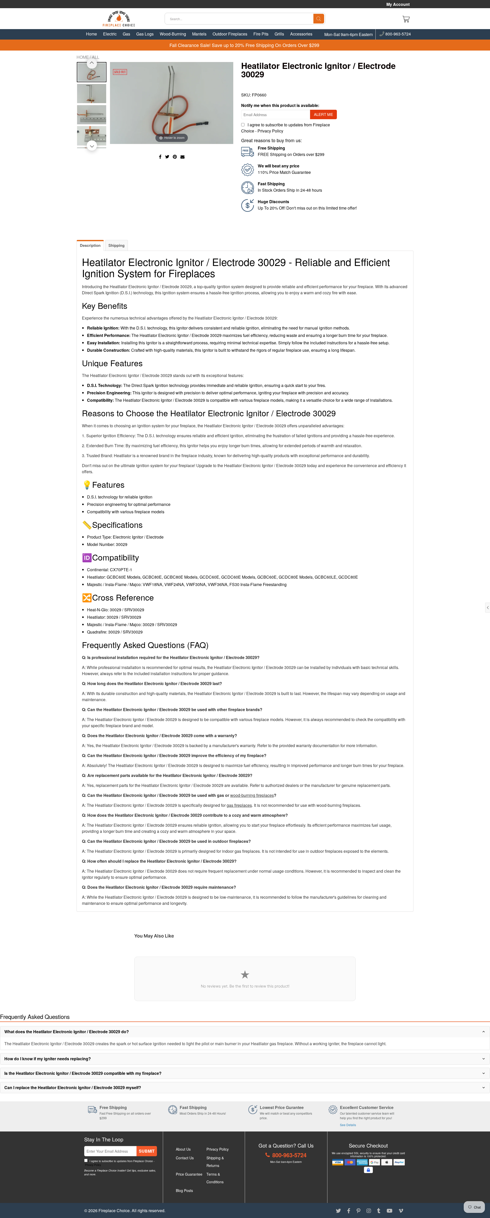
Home (91, 34)
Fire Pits (260, 34)
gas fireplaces (239, 805)
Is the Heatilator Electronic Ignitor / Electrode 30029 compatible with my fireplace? (83, 1073)
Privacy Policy (270, 131)
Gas (126, 34)
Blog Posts (184, 1190)
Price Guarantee (189, 1174)
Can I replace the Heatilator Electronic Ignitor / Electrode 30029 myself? (72, 1087)
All (95, 57)
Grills (279, 34)
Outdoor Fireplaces (230, 34)
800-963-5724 (397, 34)
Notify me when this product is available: (280, 105)
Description (90, 245)
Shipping (116, 245)
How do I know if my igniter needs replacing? (47, 1059)
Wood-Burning (173, 34)
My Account (398, 4)
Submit (147, 1151)
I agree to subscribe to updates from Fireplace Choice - (119, 1163)
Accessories (301, 34)
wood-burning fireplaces (252, 795)
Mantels (199, 34)
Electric (110, 34)
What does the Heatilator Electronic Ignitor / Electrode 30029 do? (66, 1031)
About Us (183, 1149)
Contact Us (185, 1157)
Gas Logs (145, 34)
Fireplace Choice (114, 1210)
